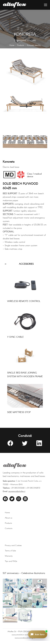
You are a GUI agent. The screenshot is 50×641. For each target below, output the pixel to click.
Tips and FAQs (11, 561)
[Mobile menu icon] (45, 5)
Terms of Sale (10, 550)
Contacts (8, 528)
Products (8, 523)
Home (7, 512)
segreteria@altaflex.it (16, 491)
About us (8, 518)
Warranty (9, 556)
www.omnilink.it (18, 634)
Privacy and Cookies (13, 545)
